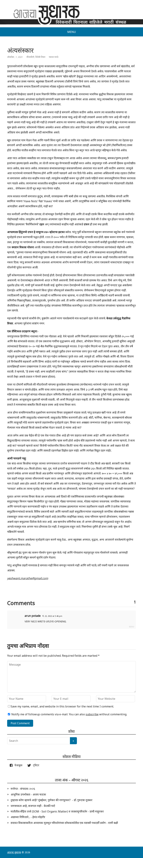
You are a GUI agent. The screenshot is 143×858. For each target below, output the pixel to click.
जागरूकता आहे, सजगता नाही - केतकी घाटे (33, 806)
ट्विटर (35, 765)
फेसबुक (17, 765)
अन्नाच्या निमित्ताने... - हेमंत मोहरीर (28, 817)
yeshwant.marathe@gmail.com (27, 578)
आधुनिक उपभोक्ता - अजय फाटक (28, 794)
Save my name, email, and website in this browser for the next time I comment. (62, 706)
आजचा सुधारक (14, 852)
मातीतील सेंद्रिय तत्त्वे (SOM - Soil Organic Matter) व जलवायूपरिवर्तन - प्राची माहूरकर (57, 811)
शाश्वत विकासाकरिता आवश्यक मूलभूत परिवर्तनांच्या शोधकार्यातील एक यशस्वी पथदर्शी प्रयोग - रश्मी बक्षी (64, 823)
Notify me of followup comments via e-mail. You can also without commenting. (69, 714)
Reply (131, 627)
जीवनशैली (30, 56)
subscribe (92, 714)
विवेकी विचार (40, 56)
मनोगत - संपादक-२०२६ (23, 789)
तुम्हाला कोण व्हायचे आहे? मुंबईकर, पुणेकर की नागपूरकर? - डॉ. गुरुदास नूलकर (51, 800)
